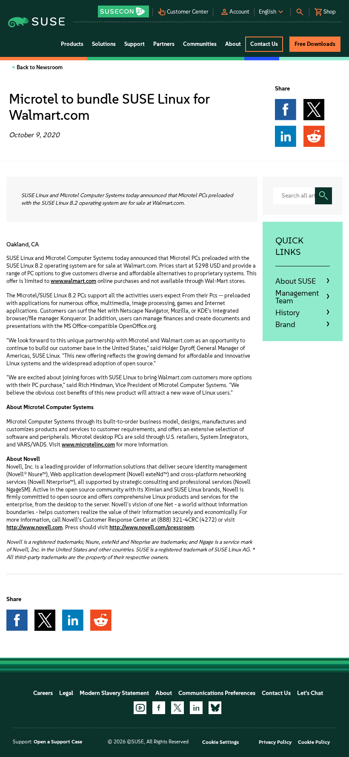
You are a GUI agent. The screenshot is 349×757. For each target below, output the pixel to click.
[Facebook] (158, 707)
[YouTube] (140, 707)
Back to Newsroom (39, 67)
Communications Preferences (216, 693)
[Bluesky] (215, 707)
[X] (177, 707)
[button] (124, 8)
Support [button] (134, 44)
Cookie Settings (220, 742)
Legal (66, 693)
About (163, 693)
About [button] (233, 44)
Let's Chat (310, 693)
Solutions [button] (104, 44)
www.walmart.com (73, 281)
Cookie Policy (314, 742)
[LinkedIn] (196, 707)
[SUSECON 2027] (123, 11)
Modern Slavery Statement (114, 693)
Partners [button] (163, 44)
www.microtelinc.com (88, 444)
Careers (43, 693)
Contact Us (276, 693)
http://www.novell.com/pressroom (151, 527)
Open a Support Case (58, 742)
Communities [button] (200, 44)
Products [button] (72, 44)
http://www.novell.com (34, 527)
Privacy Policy (275, 742)
